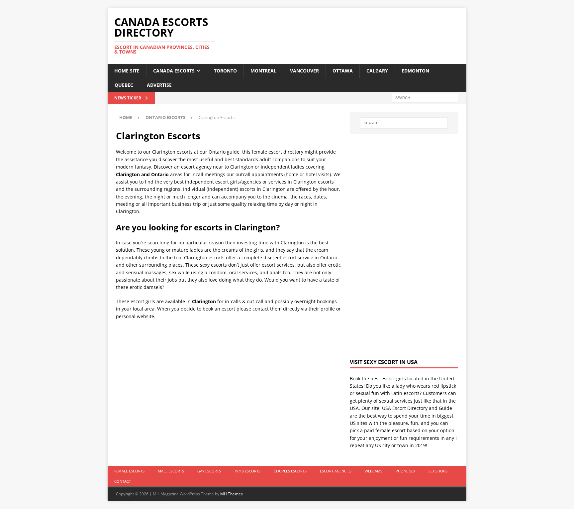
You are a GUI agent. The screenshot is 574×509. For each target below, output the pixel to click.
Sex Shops (438, 470)
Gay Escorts (209, 470)
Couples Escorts (290, 470)
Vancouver (304, 70)
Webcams (373, 470)
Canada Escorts (174, 70)
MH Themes (231, 494)
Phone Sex (405, 470)
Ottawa (343, 70)
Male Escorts (171, 470)
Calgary (377, 70)
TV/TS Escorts (247, 470)
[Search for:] (425, 97)
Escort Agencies (335, 470)
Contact (122, 481)
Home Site (127, 70)
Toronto (225, 70)
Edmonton (415, 70)
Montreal (263, 70)
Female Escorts (129, 470)
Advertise (159, 85)
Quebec (124, 85)
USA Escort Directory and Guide (417, 408)
